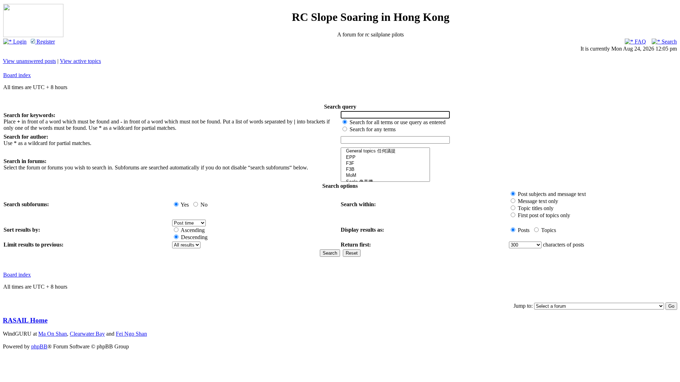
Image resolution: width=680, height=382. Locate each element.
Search (668, 42)
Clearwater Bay (87, 334)
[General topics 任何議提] (385, 151)
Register (45, 42)
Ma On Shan (52, 334)
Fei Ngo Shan (131, 334)
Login (19, 42)
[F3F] (385, 164)
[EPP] (385, 158)
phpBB (39, 346)
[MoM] (385, 176)
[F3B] (385, 170)
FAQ (639, 42)
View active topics (80, 61)
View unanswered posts (29, 61)
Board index (17, 75)
